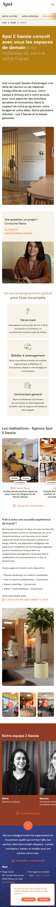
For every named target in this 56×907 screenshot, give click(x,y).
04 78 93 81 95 (8, 883)
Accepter (28, 899)
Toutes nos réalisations (30, 506)
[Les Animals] (7, 4)
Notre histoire (10, 16)
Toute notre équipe (30, 814)
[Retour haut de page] (28, 825)
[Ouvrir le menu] (52, 4)
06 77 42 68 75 (11, 230)
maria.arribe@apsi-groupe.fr (18, 233)
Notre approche (30, 16)
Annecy (23, 23)
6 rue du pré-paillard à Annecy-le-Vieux (27, 600)
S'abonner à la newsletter (30, 861)
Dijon (13, 23)
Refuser (44, 899)
